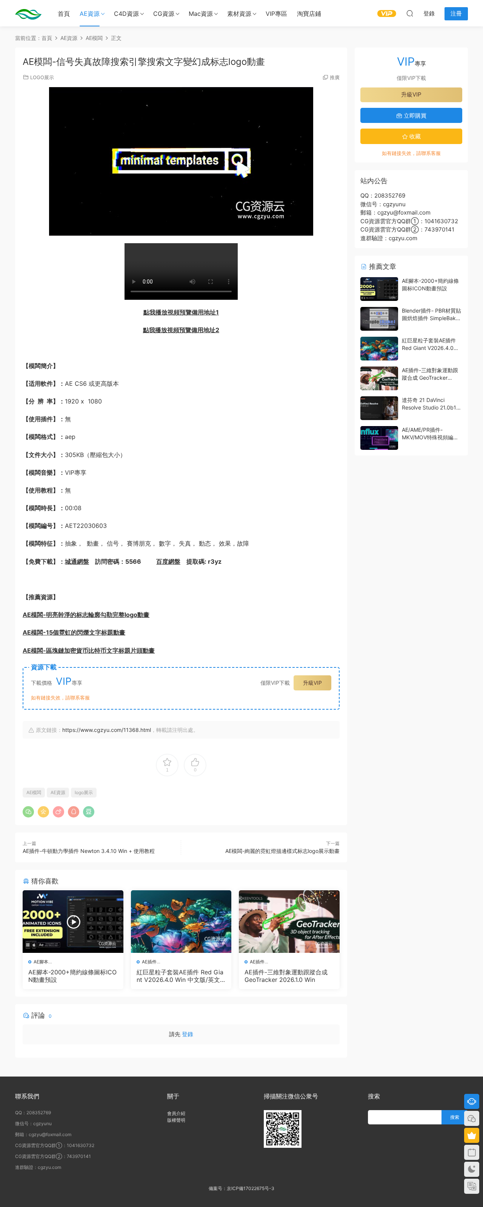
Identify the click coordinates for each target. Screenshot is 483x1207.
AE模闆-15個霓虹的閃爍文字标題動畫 (74, 632)
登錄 (187, 1034)
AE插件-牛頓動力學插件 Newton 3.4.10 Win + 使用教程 (89, 851)
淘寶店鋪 (309, 13)
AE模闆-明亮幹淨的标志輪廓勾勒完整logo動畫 (86, 614)
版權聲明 (176, 1120)
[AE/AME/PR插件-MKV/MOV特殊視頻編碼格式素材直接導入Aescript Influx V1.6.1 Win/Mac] (379, 438)
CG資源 (163, 13)
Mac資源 (201, 13)
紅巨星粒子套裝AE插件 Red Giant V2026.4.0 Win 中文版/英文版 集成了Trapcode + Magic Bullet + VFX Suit (181, 975)
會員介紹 (176, 1113)
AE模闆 (33, 792)
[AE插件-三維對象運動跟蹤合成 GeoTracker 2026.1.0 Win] (289, 921)
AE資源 (90, 13)
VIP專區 (276, 13)
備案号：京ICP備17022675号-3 (241, 1188)
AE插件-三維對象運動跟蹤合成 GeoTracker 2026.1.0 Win (286, 975)
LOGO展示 (42, 77)
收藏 (414, 136)
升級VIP (312, 682)
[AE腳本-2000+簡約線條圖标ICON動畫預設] (73, 921)
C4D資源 (126, 13)
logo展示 (84, 792)
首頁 (64, 13)
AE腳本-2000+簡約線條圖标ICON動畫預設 (72, 975)
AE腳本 (41, 962)
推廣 (335, 77)
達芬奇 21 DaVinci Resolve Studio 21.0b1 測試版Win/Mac (429, 407)
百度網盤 (168, 561)
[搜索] (410, 13)
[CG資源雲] (28, 13)
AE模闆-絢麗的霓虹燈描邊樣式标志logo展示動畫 (282, 851)
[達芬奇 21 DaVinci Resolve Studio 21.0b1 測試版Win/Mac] (379, 408)
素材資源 (239, 13)
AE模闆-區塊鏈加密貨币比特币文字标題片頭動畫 (89, 650)
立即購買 (414, 115)
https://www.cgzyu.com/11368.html (106, 730)
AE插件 (149, 962)
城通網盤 (77, 561)
